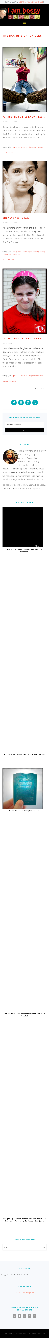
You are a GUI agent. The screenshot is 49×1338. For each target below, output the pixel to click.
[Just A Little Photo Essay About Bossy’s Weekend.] (23, 527)
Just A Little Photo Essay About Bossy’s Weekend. (24, 550)
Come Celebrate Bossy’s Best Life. (24, 811)
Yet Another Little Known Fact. (24, 117)
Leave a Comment (9, 381)
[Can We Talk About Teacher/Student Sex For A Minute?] (25, 919)
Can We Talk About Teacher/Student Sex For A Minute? (24, 1015)
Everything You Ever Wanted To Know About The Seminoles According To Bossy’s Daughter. (24, 1220)
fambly (42, 251)
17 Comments (8, 152)
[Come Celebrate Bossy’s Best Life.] (23, 789)
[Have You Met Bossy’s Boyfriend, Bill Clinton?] (25, 659)
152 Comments (8, 260)
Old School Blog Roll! (25, 1292)
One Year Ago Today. (16, 218)
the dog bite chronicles (34, 147)
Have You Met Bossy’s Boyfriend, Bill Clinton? (24, 754)
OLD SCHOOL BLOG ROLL (31, 1)
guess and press (19, 147)
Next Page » (41, 389)
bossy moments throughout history (26, 251)
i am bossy (20, 13)
